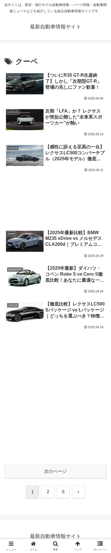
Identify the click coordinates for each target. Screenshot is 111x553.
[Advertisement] (55, 192)
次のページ (55, 471)
